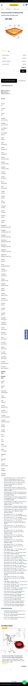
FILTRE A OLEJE (16, 9)
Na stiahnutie (22, 81)
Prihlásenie (16, 0)
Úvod (2, 9)
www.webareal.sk (16, 684)
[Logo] (14, 5)
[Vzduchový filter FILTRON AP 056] (14, 30)
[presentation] (1, 650)
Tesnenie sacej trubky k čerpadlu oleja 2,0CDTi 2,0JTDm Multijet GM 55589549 (12, 656)
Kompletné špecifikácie (9, 81)
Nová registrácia (24, 0)
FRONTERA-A (8, 9)
